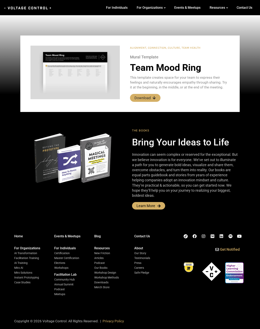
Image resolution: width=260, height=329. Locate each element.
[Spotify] (230, 236)
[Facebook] (194, 236)
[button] (27, 248)
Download (142, 98)
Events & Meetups (187, 8)
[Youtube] (239, 236)
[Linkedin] (221, 236)
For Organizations (150, 8)
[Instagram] (203, 236)
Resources (217, 8)
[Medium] (212, 236)
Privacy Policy (113, 321)
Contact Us (244, 8)
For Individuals (117, 8)
